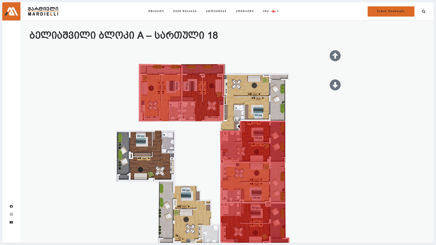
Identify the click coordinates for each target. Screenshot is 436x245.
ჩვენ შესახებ (185, 11)
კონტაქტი (245, 11)
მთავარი (156, 11)
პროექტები (216, 11)
